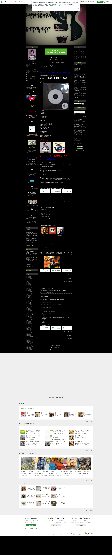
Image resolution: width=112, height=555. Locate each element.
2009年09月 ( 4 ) (29, 332)
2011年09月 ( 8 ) (29, 303)
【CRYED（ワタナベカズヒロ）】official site (79, 85)
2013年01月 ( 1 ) (29, 285)
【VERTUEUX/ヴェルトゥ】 (49, 292)
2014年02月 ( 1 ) (29, 280)
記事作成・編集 (30, 81)
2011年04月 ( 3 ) (29, 309)
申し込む (81, 525)
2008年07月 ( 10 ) (29, 348)
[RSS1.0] (80, 147)
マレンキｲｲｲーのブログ (79, 137)
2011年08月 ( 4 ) (29, 304)
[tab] (26, 408)
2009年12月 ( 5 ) (29, 328)
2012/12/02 (28, 263)
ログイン (108, 1)
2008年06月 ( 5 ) (29, 349)
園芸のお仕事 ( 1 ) (29, 245)
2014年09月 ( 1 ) (29, 277)
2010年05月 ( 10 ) (29, 322)
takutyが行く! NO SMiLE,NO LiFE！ (80, 126)
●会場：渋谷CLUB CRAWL (45, 307)
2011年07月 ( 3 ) (29, 306)
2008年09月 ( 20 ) (29, 346)
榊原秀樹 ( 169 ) (29, 229)
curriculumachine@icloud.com (46, 166)
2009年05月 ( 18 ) (29, 336)
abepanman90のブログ (79, 124)
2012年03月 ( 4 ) (29, 296)
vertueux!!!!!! (28, 256)
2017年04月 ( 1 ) (29, 276)
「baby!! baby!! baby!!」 (31, 251)
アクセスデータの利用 (70, 534)
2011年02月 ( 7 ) (29, 311)
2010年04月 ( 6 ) (29, 323)
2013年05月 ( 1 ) (29, 283)
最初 (57, 62)
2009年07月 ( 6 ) (29, 334)
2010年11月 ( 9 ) (29, 315)
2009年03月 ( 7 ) (29, 339)
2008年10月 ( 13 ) (29, 345)
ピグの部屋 (35, 61)
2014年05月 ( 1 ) (29, 278)
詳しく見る (55, 525)
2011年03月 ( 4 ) (29, 310)
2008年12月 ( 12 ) (29, 342)
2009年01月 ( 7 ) (29, 341)
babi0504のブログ (78, 134)
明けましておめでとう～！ (31, 257)
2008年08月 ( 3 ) (29, 347)
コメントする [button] (57, 191)
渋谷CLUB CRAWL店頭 (45, 313)
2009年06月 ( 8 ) (29, 335)
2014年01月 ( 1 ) (29, 281)
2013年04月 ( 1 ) (29, 284)
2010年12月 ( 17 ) (29, 314)
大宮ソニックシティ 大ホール (32, 153)
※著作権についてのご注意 (80, 150)
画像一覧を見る (29, 266)
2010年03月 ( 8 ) (29, 325)
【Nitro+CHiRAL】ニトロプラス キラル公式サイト (79, 69)
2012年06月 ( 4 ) (29, 293)
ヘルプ (92, 534)
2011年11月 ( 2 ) (29, 301)
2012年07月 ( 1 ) (29, 291)
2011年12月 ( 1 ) (29, 300)
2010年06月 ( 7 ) (29, 321)
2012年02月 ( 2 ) (29, 297)
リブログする (68, 191)
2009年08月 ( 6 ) (29, 333)
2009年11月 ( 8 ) (29, 329)
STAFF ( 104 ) (29, 244)
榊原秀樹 (34, 63)
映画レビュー (48, 428)
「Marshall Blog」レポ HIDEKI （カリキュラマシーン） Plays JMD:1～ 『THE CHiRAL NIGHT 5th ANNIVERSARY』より (32, 220)
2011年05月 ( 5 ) (29, 308)
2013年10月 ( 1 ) (29, 282)
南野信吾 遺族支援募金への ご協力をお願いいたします (32, 88)
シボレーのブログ (77, 139)
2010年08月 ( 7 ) (29, 319)
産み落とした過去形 (78, 132)
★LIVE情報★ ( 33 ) (30, 232)
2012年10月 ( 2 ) (29, 288)
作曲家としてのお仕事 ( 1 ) (31, 238)
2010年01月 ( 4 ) (29, 327)
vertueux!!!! (28, 258)
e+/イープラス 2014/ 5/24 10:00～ (48, 311)
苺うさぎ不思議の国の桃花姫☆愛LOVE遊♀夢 (80, 130)
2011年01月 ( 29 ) (29, 313)
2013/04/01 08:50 (29, 260)
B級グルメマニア (73, 428)
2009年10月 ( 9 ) (29, 330)
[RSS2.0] (80, 148)
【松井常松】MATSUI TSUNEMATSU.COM (80, 78)
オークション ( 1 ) (29, 242)
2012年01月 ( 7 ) (29, 299)
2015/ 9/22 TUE (32, 151)
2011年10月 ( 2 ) (29, 302)
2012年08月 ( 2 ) (29, 290)
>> (81, 49)
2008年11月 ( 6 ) (29, 343)
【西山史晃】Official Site (79, 76)
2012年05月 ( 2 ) (29, 294)
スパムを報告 (47, 534)
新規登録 (100, 1)
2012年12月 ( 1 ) (29, 287)
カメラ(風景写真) (24, 428)
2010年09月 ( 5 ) (29, 317)
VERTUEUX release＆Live (31, 259)
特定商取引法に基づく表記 (82, 534)
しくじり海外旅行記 (78, 119)
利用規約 (61, 534)
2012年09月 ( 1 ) (29, 289)
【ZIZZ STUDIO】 (77, 70)
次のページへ (61, 62)
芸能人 (34, 408)
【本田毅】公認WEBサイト (79, 92)
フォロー (79, 111)
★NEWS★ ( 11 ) (29, 231)
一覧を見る (28, 264)
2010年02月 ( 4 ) (29, 326)
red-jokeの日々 (77, 142)
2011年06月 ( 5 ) (29, 307)
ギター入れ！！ (29, 252)
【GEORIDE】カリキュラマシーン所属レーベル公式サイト (80, 66)
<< (78, 49)
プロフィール (29, 61)
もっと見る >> (54, 225)
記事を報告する (69, 202)
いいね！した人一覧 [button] (68, 194)
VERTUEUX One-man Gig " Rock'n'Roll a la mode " (31, 254)
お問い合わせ (54, 534)
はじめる (31, 525)
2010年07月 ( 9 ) (29, 320)
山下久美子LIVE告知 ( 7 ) (31, 239)
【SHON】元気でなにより (79, 95)
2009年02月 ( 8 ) (29, 340)
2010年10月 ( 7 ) (29, 316)
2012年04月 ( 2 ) (29, 295)
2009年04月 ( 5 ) (29, 338)
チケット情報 (28, 261)
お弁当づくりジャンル (26, 408)
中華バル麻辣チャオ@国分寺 (80, 121)
